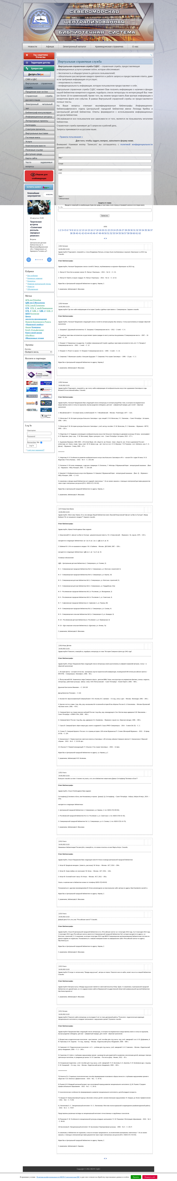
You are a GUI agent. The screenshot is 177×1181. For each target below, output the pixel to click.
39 (74, 233)
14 (86, 230)
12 (80, 230)
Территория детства (40, 62)
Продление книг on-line (37, 92)
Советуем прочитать (35, 129)
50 (105, 233)
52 (111, 233)
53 (114, 233)
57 (125, 233)
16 (91, 230)
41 (80, 233)
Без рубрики (32, 276)
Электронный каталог (74, 46)
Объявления (32, 289)
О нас (135, 46)
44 (88, 233)
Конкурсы (31, 281)
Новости (32, 46)
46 (94, 233)
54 (117, 233)
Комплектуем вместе (36, 146)
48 (100, 233)
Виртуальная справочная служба (39, 85)
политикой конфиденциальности (136, 144)
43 (85, 233)
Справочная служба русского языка (39, 98)
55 (120, 233)
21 (106, 230)
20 (103, 230)
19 (100, 230)
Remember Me (33, 442)
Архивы (28, 349)
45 (91, 233)
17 (94, 230)
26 (120, 230)
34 (143, 230)
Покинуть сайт (149, 1177)
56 (122, 233)
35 (146, 230)
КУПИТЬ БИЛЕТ (34, 187)
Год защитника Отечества (40, 56)
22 (109, 230)
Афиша (50, 46)
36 (148, 230)
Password (31, 436)
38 (71, 233)
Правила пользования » (71, 137)
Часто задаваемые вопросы (39, 164)
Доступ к (35, 74)
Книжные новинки (34, 278)
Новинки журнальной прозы (39, 284)
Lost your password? (35, 450)
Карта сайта (31, 158)
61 (137, 233)
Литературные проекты (37, 121)
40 (77, 233)
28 (126, 230)
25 (117, 230)
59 (131, 233)
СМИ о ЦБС (31, 79)
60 (134, 233)
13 (83, 230)
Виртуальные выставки (37, 133)
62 (140, 233)
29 (129, 230)
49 (102, 233)
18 (97, 230)
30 (131, 230)
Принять (136, 1177)
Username (31, 430)
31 (134, 230)
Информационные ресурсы (39, 117)
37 (151, 230)
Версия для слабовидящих (40, 176)
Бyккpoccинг (41, 68)
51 (108, 233)
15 (89, 230)
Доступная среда (34, 154)
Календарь (31, 125)
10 (74, 230)
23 (111, 230)
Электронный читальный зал (39, 106)
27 (123, 230)
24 (114, 230)
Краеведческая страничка (109, 46)
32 (137, 230)
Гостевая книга (33, 137)
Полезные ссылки (34, 150)
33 (140, 230)
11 (77, 230)
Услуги (29, 142)
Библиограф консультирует (39, 112)
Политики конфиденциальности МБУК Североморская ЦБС (58, 1177)
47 (97, 233)
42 (83, 233)
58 (128, 233)
